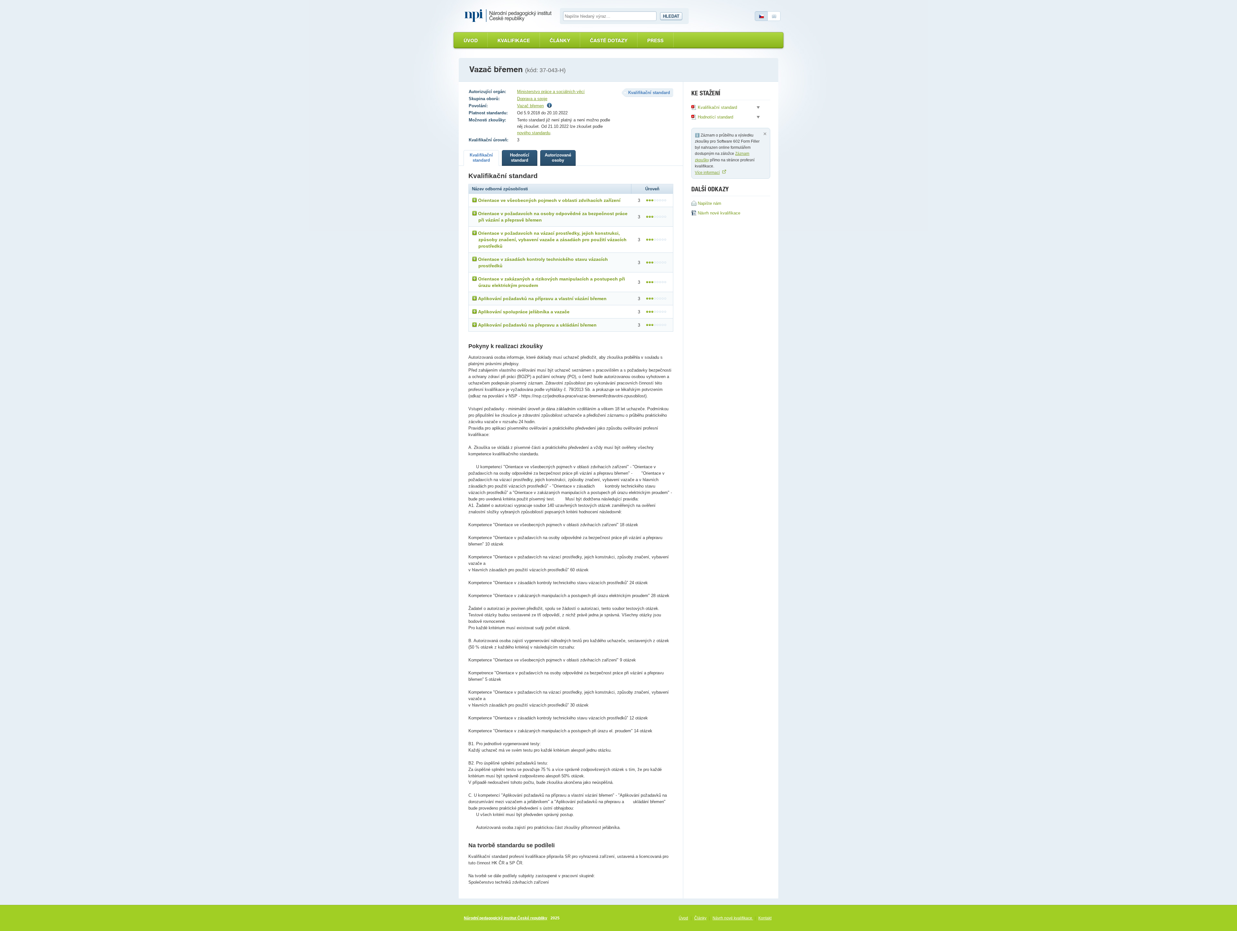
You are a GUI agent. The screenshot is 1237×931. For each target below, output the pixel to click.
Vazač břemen (530, 105)
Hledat (671, 16)
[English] (774, 16)
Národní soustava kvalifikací (510, 15)
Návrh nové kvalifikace (733, 918)
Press (655, 40)
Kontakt (765, 918)
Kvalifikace (513, 40)
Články (560, 40)
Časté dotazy (609, 40)
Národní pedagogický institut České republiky (505, 918)
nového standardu (533, 132)
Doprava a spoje (532, 98)
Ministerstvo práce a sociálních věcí (551, 91)
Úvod (471, 40)
